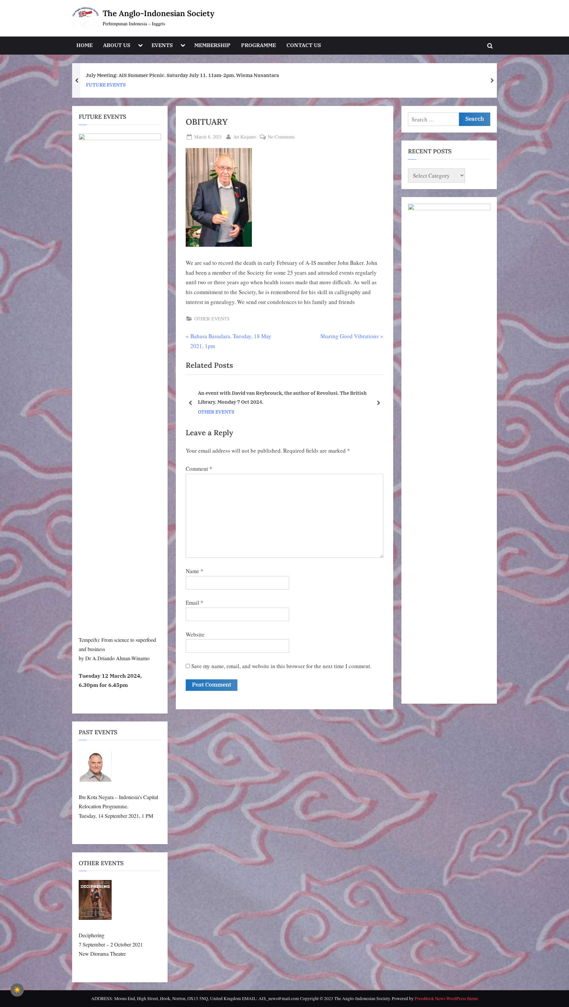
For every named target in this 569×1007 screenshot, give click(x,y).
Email (194, 602)
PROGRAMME (258, 44)
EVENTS (162, 44)
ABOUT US (116, 44)
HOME (84, 44)
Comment (199, 468)
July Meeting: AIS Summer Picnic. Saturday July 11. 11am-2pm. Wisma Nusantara (182, 75)
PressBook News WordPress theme (446, 998)
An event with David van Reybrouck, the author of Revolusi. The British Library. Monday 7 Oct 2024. (282, 397)
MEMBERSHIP (212, 44)
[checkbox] (17, 989)
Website (195, 634)
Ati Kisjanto (244, 136)
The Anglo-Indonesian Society (158, 13)
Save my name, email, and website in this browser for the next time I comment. (281, 666)
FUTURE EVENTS (106, 85)
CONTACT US (303, 44)
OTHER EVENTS (212, 318)
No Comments (281, 137)
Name (194, 571)
